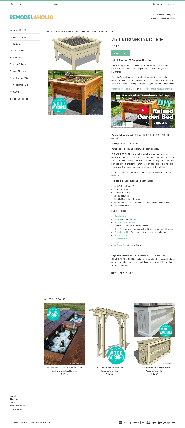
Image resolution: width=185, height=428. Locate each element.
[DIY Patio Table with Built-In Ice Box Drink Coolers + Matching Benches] (64, 334)
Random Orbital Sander (124, 222)
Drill (116, 228)
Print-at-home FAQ (19, 78)
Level (116, 241)
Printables (25, 43)
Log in (46, 4)
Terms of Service (17, 405)
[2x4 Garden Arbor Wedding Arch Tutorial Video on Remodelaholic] (136, 88)
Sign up (55, 4)
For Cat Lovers (17, 50)
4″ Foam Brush (121, 245)
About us (14, 399)
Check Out (170, 4)
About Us (14, 91)
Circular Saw (120, 215)
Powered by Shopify (43, 422)
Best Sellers (16, 57)
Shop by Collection (19, 64)
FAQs (12, 402)
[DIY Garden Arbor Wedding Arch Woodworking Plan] (109, 334)
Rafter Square (120, 235)
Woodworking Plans (25, 30)
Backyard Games (18, 36)
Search (13, 395)
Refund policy (16, 408)
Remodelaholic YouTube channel (157, 88)
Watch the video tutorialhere (123, 88)
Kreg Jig (118, 219)
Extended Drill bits (122, 232)
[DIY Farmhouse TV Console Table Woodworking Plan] (154, 334)
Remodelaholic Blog (20, 84)
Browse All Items (18, 71)
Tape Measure (120, 238)
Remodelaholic (29, 422)
